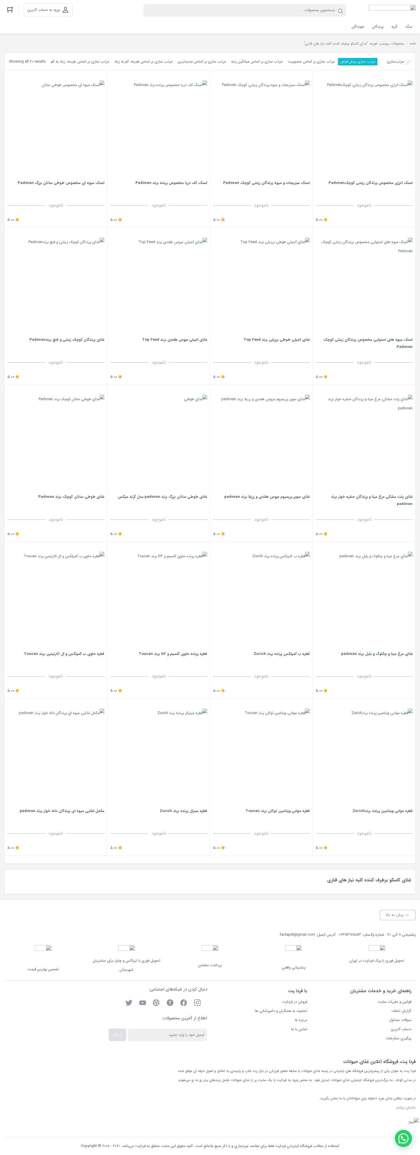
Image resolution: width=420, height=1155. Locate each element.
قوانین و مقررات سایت (394, 1002)
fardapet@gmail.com (297, 935)
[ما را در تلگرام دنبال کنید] (170, 1003)
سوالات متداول (400, 1020)
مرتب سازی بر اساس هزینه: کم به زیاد (143, 62)
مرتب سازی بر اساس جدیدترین (202, 62)
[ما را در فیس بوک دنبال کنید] (184, 1003)
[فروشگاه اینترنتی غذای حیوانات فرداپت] (392, 10)
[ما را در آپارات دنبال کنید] (156, 1003)
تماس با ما (299, 1029)
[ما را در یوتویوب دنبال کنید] (143, 1003)
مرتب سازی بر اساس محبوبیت (311, 62)
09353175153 (350, 935)
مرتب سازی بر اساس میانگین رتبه (257, 62)
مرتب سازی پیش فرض (357, 62)
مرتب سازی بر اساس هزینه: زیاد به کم (80, 62)
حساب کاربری (401, 1029)
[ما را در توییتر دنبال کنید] (129, 1003)
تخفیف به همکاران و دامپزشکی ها (281, 1011)
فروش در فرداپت (294, 1002)
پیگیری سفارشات (398, 1038)
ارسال (117, 1035)
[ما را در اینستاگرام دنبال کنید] (197, 1003)
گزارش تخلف (401, 1011)
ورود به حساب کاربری (43, 10)
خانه (413, 43)
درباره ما (301, 1020)
